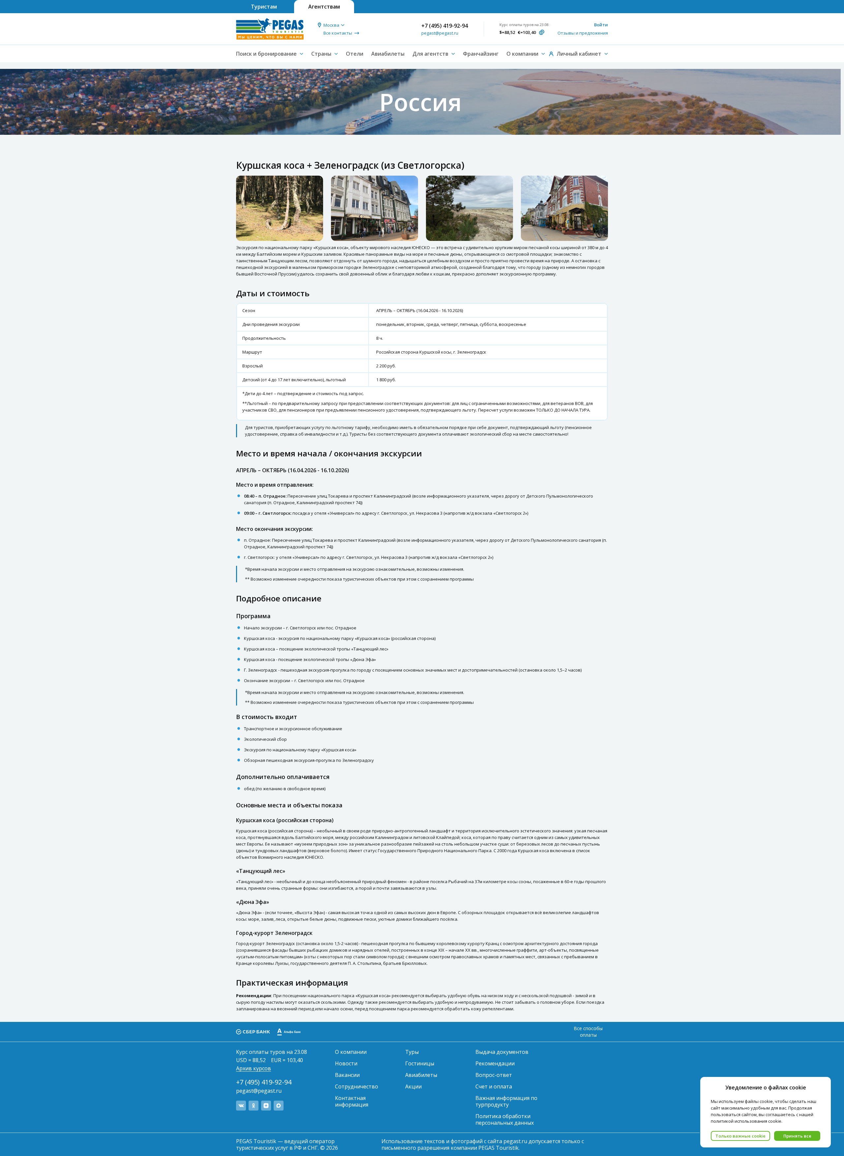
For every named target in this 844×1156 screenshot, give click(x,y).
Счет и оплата (493, 1086)
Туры (412, 1051)
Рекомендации (495, 1063)
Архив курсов (253, 1068)
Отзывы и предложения (583, 33)
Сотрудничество (356, 1086)
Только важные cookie (740, 1136)
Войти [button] (601, 25)
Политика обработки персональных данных (504, 1119)
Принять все (797, 1136)
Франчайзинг (480, 53)
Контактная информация (351, 1101)
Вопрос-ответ (493, 1075)
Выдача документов (501, 1051)
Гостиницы (419, 1063)
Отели (354, 53)
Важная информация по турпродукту (506, 1101)
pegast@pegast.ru (439, 33)
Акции (413, 1086)
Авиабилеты (388, 53)
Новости (346, 1063)
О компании (351, 1051)
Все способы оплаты (588, 1031)
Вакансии (347, 1075)
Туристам (264, 6)
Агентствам (324, 6)
